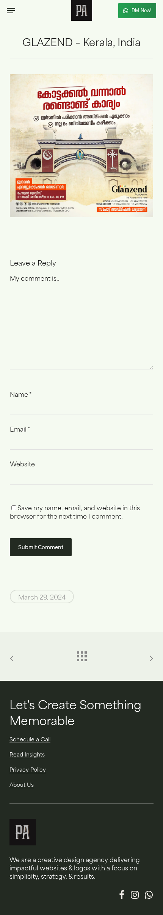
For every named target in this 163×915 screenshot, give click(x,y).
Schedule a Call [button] (29, 739)
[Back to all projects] (81, 654)
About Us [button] (21, 784)
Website (22, 463)
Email (20, 428)
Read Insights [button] (27, 754)
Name (20, 394)
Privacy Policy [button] (27, 769)
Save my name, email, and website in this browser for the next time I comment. (75, 511)
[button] (11, 10)
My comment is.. (35, 278)
